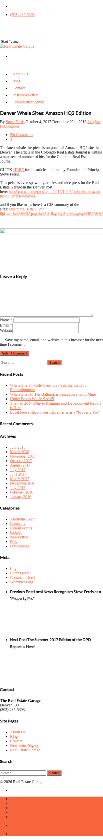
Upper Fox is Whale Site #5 (32, 399)
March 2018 (19, 452)
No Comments (21, 135)
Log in (15, 568)
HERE (19, 170)
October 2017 (21, 461)
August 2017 (20, 465)
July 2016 (18, 488)
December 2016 (22, 483)
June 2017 (18, 474)
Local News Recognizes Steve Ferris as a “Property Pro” (55, 412)
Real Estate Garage (25, 750)
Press (14, 541)
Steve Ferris (15, 122)
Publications (9, 126)
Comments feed (22, 577)
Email (6, 325)
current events (21, 528)
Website (6, 330)
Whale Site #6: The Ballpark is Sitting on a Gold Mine (53, 394)
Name (6, 320)
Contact (16, 741)
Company (18, 523)
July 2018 (18, 447)
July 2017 (18, 470)
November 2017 (23, 456)
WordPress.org (21, 582)
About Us (18, 732)
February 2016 (21, 492)
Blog (14, 736)
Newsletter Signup (29, 102)
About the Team (23, 519)
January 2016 (20, 497)
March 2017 (19, 479)
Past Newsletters (23, 812)
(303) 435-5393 (22, 14)
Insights (94, 122)
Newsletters (19, 537)
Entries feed (19, 573)
